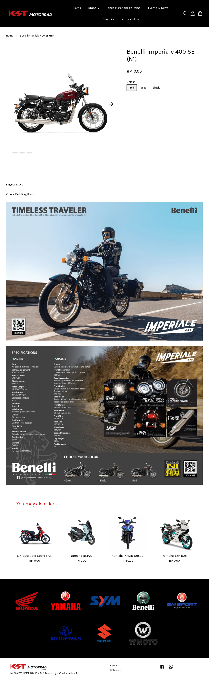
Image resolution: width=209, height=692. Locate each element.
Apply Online (130, 19)
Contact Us (115, 670)
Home (77, 8)
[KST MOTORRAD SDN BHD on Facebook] (162, 669)
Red (131, 87)
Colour (131, 81)
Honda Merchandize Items (123, 8)
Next (111, 104)
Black (156, 87)
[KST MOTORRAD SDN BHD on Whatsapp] (171, 669)
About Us (109, 19)
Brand (92, 8)
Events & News (158, 8)
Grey (143, 87)
